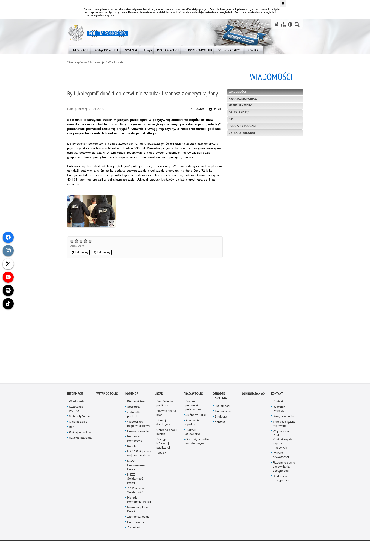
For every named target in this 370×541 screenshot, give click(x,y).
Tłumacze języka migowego (284, 425)
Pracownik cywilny (192, 424)
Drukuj (217, 109)
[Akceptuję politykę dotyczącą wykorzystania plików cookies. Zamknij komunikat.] (283, 3)
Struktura (133, 408)
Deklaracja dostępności (281, 479)
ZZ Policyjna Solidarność (135, 491)
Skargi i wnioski (283, 417)
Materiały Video (240, 105)
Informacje (97, 62)
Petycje (161, 454)
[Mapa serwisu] (283, 24)
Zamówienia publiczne (164, 405)
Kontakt (220, 423)
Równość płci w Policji (137, 510)
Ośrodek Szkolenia (220, 397)
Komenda (131, 395)
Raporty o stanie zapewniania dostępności (284, 468)
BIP (231, 119)
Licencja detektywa (163, 424)
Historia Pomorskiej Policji (139, 501)
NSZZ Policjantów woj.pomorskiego (139, 455)
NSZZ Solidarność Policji (135, 480)
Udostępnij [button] (81, 252)
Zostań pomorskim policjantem (193, 407)
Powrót (199, 109)
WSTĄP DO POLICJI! (108, 395)
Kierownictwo (136, 403)
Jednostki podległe (133, 415)
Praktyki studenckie (192, 433)
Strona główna (77, 62)
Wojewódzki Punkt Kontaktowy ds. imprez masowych (283, 441)
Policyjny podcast (243, 126)
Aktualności (222, 407)
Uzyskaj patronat (242, 132)
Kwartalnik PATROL (243, 98)
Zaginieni (133, 529)
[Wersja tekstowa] (290, 24)
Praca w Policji (194, 395)
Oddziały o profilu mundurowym (197, 443)
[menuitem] (81, 49)
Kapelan (132, 447)
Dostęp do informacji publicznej (163, 445)
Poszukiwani (135, 523)
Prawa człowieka (138, 432)
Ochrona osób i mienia (166, 433)
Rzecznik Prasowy (279, 410)
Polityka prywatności (281, 456)
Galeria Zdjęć (239, 112)
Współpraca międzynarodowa (138, 425)
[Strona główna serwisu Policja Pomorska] (276, 24)
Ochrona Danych (254, 395)
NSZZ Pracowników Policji (136, 466)
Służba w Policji (195, 416)
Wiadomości (116, 62)
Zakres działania (138, 518)
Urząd (159, 395)
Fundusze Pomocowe (134, 440)
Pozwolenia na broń (166, 414)
